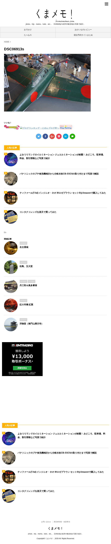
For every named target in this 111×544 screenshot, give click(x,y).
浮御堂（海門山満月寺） (31, 323)
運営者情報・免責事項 (62, 522)
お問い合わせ (46, 522)
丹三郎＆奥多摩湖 (28, 285)
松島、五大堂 (26, 266)
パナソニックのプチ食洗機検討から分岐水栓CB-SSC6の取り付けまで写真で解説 (59, 174)
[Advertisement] (55, 396)
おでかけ (28, 29)
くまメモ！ (55, 528)
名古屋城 (24, 247)
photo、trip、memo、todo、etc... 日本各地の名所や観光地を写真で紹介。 (55, 534)
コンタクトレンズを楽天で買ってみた (38, 212)
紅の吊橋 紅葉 (26, 304)
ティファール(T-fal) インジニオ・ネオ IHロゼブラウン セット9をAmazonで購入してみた (63, 193)
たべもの (28, 35)
